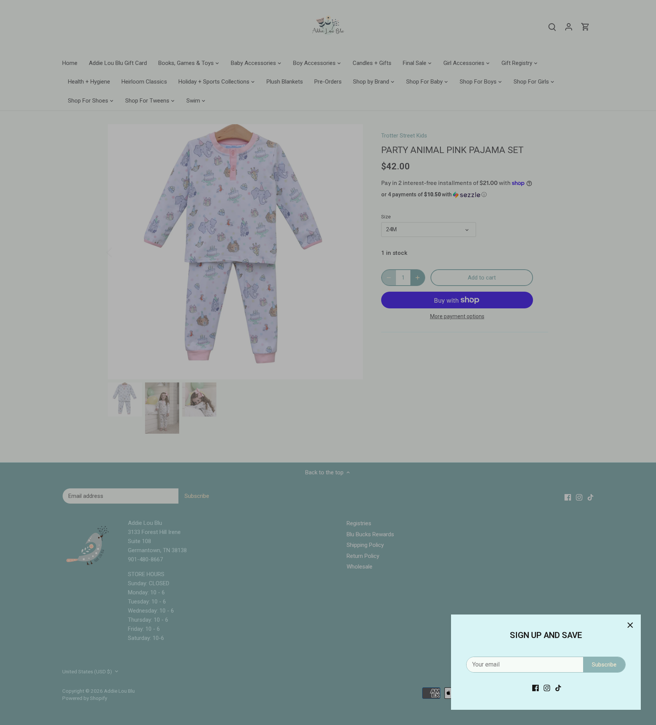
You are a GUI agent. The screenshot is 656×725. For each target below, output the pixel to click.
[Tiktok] (558, 688)
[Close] (630, 625)
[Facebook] (535, 688)
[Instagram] (547, 688)
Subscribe (604, 664)
